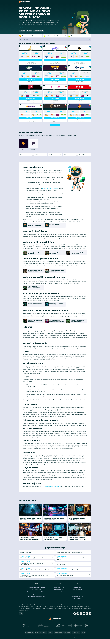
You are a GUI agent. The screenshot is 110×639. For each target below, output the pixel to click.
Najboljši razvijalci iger (58, 594)
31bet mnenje (79, 100)
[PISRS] (45, 625)
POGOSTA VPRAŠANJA (77, 594)
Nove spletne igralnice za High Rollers (36, 591)
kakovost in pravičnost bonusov (50, 188)
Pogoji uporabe (61, 637)
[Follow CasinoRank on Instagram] (77, 613)
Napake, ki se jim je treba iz (58, 587)
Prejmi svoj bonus (30, 60)
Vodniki (83, 2)
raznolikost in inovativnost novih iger (53, 193)
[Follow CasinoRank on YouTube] (84, 613)
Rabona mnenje (30, 100)
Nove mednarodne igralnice (58, 591)
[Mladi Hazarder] (70, 625)
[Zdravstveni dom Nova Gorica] (78, 625)
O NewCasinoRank (77, 587)
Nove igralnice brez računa (36, 594)
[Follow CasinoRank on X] (81, 613)
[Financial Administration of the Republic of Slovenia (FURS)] (29, 625)
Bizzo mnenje (55, 81)
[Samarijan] (60, 625)
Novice (89, 2)
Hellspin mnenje (79, 119)
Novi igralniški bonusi (72, 2)
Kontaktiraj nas (77, 598)
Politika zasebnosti (46, 637)
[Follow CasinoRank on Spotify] (87, 613)
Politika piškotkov (30, 637)
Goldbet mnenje (79, 62)
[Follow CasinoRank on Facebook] (74, 613)
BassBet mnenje (79, 81)
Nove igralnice (60, 2)
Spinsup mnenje (55, 100)
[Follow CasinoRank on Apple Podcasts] (90, 613)
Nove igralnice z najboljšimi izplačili (36, 596)
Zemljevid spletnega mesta (78, 637)
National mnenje (55, 119)
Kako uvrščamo (77, 591)
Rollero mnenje (30, 62)
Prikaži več (54, 125)
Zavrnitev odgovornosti (77, 596)
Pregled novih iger (58, 589)
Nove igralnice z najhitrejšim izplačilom (36, 587)
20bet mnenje (31, 81)
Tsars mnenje (55, 62)
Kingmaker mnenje (30, 119)
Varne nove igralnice (36, 589)
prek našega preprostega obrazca (53, 486)
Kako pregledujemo (77, 589)
